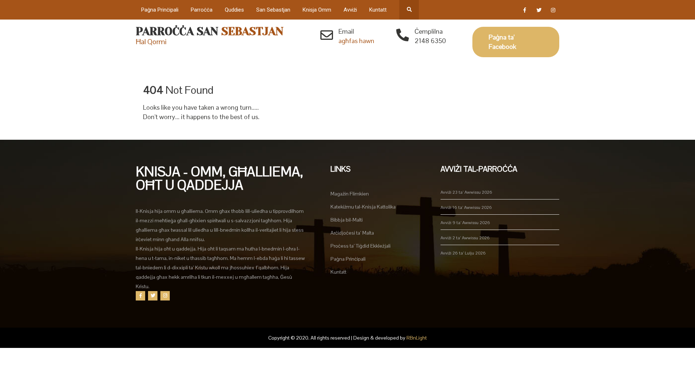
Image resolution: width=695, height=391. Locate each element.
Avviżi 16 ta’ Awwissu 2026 (466, 207)
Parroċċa (201, 10)
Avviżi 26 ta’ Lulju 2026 (463, 253)
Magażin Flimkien (349, 193)
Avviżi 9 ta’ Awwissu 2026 (465, 223)
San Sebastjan (273, 10)
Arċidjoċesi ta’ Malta (352, 233)
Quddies (234, 10)
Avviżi (350, 10)
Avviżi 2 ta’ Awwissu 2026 (465, 238)
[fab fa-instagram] (553, 11)
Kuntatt (378, 10)
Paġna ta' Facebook (502, 42)
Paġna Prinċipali (159, 10)
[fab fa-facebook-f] (524, 11)
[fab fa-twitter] (538, 11)
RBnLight (417, 338)
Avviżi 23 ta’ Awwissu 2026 (466, 192)
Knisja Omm (317, 10)
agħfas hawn (356, 41)
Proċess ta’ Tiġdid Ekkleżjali (360, 246)
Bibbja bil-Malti (346, 219)
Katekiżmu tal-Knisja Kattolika (363, 206)
